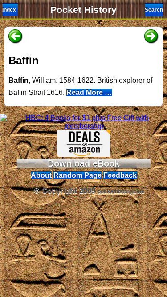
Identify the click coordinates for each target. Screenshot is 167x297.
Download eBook (83, 163)
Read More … (89, 92)
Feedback (120, 175)
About (41, 175)
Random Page (77, 175)
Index (9, 10)
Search (154, 10)
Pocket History (83, 9)
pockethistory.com (121, 191)
